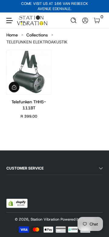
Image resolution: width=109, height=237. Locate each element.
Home (12, 35)
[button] (74, 20)
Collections (37, 35)
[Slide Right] (98, 6)
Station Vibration (45, 219)
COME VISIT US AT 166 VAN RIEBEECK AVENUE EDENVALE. (54, 6)
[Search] (74, 20)
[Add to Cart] (14, 87)
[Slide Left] (10, 6)
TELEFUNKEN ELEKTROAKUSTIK (37, 42)
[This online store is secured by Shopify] (17, 203)
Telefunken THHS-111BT (29, 105)
